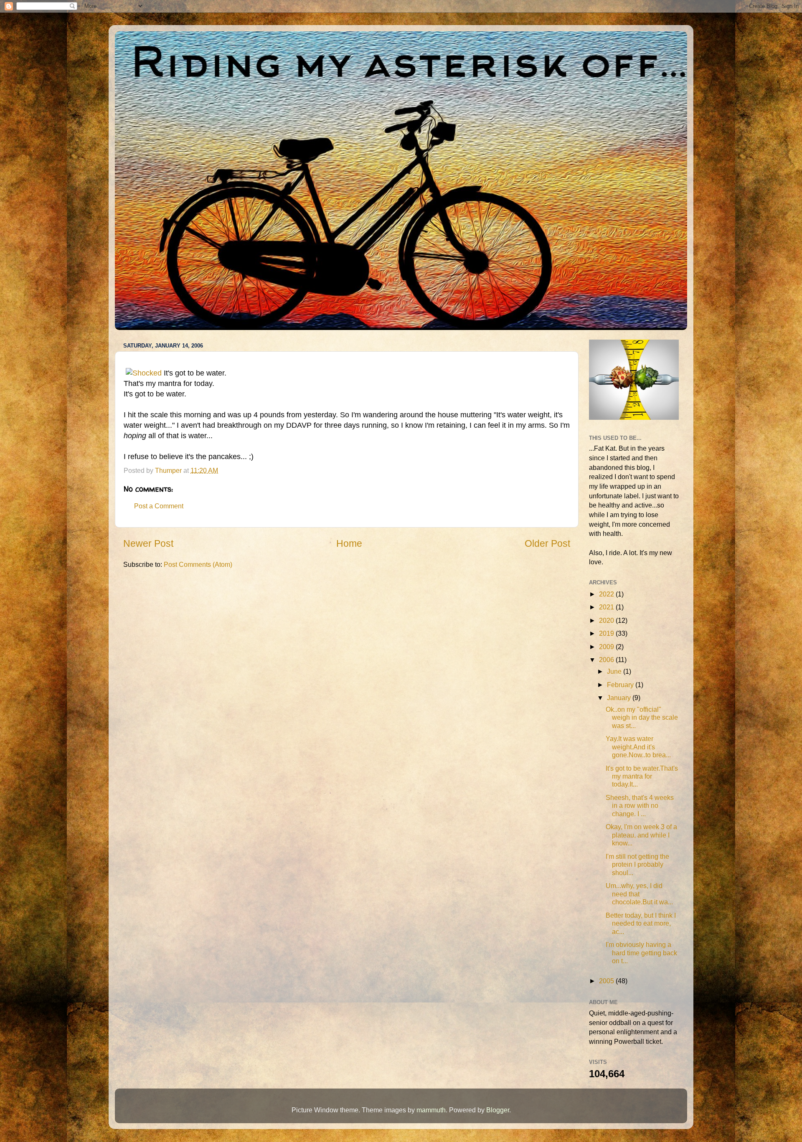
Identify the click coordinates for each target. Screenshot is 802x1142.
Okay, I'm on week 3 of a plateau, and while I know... (641, 835)
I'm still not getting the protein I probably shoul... (637, 864)
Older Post (547, 543)
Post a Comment (158, 506)
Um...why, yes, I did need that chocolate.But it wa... (639, 894)
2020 (607, 620)
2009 (607, 646)
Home (349, 543)
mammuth (431, 1110)
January (619, 697)
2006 (607, 659)
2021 (607, 607)
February (621, 684)
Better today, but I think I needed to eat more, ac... (641, 923)
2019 (607, 633)
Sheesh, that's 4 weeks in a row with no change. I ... (640, 805)
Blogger (497, 1110)
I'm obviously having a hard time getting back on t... (641, 952)
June (615, 671)
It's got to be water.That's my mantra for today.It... (642, 776)
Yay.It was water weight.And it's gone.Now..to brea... (638, 747)
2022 (607, 594)
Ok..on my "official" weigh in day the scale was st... (642, 717)
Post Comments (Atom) (198, 564)
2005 (607, 981)
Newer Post (148, 543)
